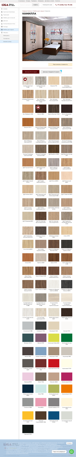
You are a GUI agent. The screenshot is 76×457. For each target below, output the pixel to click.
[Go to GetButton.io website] (72, 455)
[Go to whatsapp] (71, 451)
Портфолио (34, 1)
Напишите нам (47, 4)
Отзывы (28, 1)
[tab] (30, 71)
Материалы (41, 1)
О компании (22, 1)
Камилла (47, 39)
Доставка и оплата (49, 1)
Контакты (57, 1)
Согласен (69, 443)
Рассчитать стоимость (60, 64)
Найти (35, 4)
